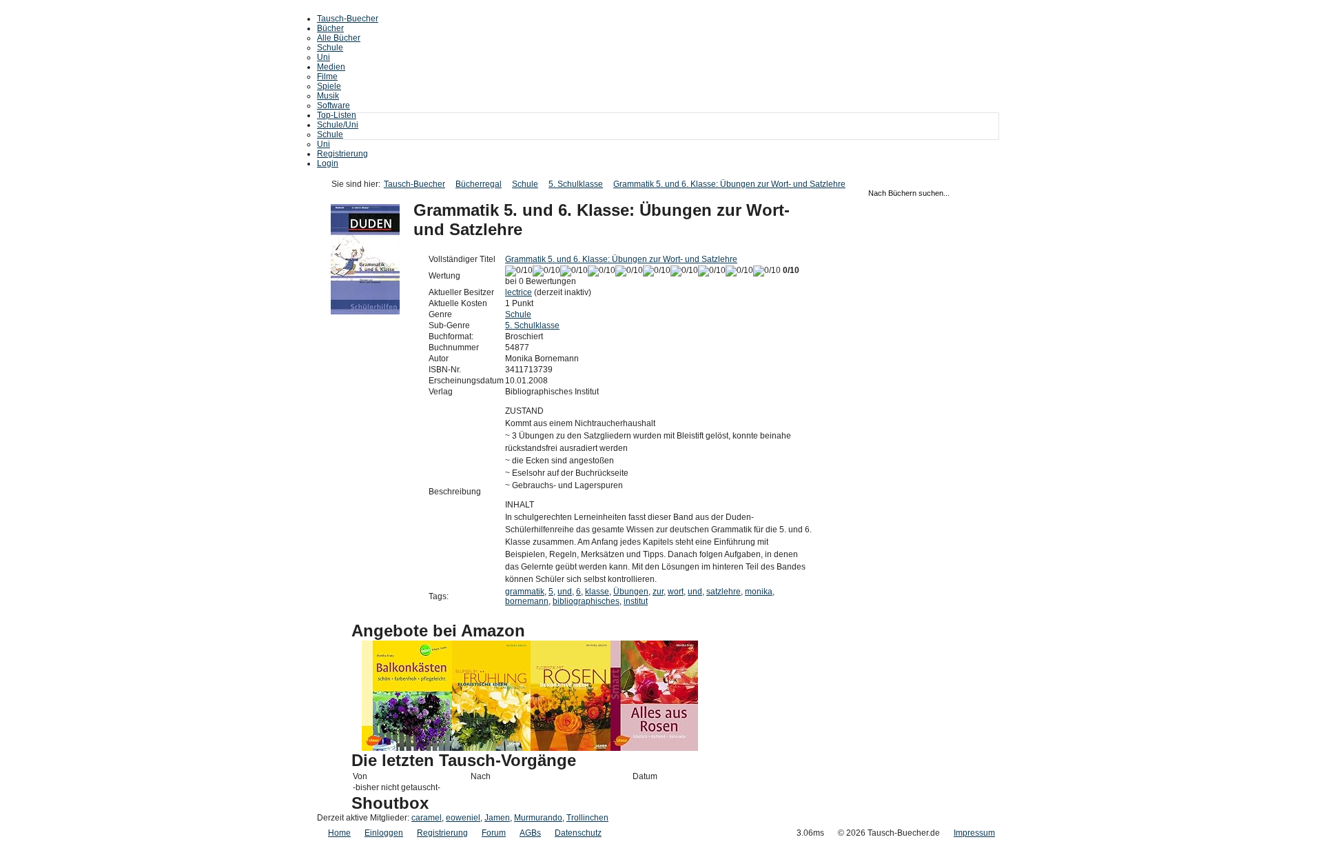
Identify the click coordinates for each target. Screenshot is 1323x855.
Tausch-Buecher (347, 18)
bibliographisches (586, 601)
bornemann (526, 601)
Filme (327, 76)
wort (676, 591)
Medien (331, 67)
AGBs (530, 833)
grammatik (524, 591)
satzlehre (723, 591)
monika (758, 591)
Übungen (630, 591)
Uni (323, 57)
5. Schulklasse (575, 184)
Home (339, 833)
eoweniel (463, 818)
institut (636, 601)
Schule (330, 47)
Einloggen (384, 833)
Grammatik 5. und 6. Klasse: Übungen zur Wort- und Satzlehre (729, 184)
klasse (597, 591)
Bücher (330, 28)
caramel (426, 818)
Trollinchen (587, 818)
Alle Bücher (338, 38)
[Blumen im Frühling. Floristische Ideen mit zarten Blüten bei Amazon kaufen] (491, 748)
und (564, 591)
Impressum (974, 833)
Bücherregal (478, 184)
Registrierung (342, 154)
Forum (494, 833)
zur (658, 591)
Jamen (497, 818)
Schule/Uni (337, 125)
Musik (328, 96)
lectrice (518, 292)
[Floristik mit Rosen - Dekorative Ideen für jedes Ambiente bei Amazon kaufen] (571, 748)
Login (327, 163)
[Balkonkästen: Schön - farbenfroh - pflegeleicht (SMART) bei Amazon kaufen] (407, 748)
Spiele (329, 86)
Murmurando (538, 818)
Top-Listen (336, 115)
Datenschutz (578, 833)
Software (333, 105)
